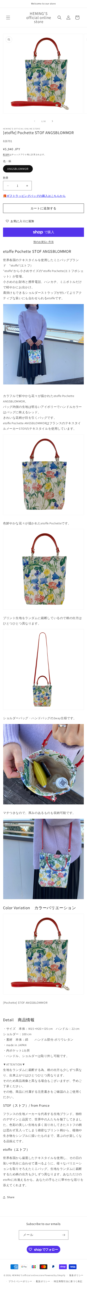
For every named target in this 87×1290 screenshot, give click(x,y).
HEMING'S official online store (28, 1275)
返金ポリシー (76, 1275)
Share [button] (11, 1197)
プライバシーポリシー (20, 1281)
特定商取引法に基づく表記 (68, 1281)
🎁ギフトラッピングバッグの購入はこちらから (34, 196)
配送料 (6, 154)
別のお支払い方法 (43, 241)
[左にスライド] (34, 121)
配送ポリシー (43, 1281)
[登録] (63, 1235)
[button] (8, 17)
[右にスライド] (52, 121)
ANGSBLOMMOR (18, 169)
